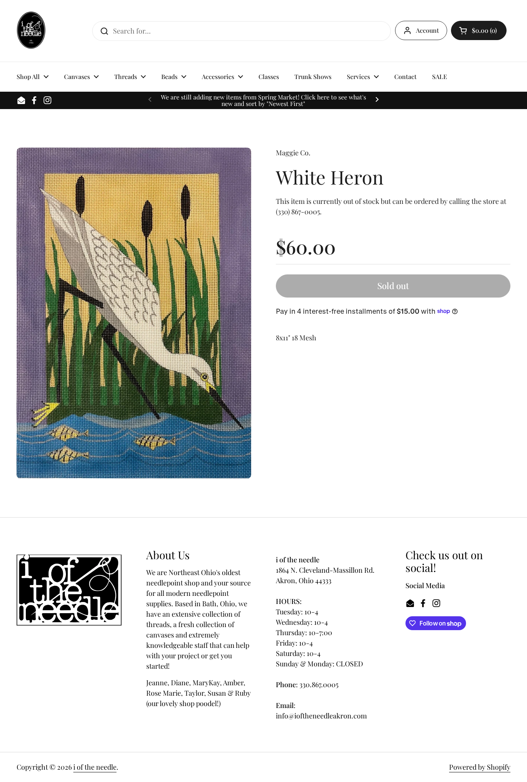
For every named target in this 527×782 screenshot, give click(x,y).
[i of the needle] (31, 31)
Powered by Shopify (479, 767)
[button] (479, 30)
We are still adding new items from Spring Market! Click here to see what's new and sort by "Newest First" (263, 100)
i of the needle (95, 767)
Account (427, 30)
